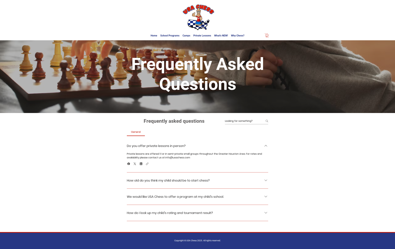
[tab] (136, 132)
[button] (267, 35)
